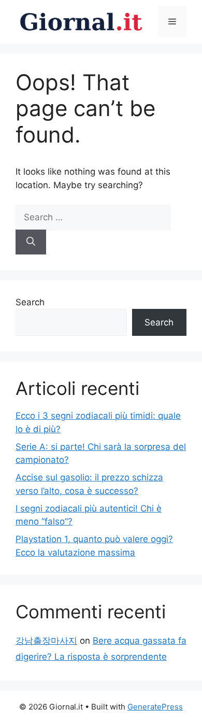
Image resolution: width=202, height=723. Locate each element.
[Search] (31, 242)
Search (30, 302)
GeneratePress (155, 707)
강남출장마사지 (46, 640)
